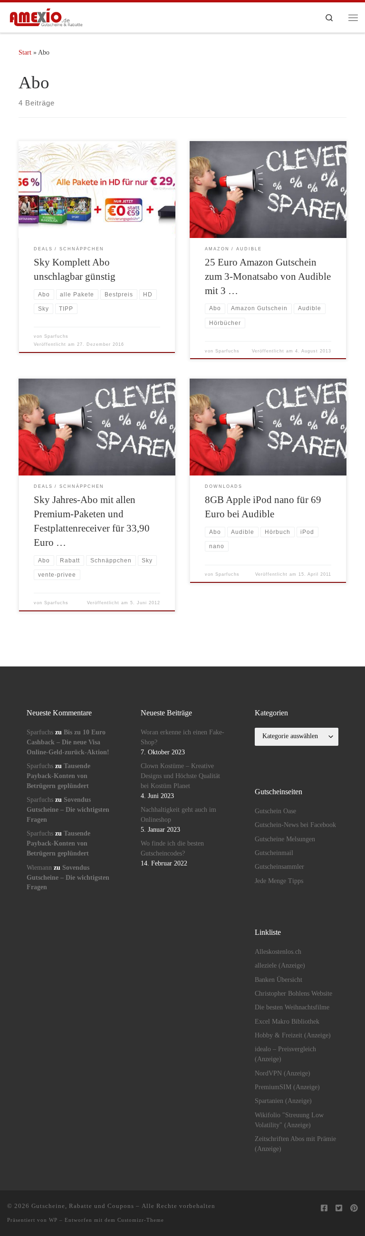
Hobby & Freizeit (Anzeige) (293, 1035)
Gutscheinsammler (279, 866)
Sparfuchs (56, 336)
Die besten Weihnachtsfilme (292, 1007)
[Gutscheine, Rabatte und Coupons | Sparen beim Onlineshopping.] (46, 16)
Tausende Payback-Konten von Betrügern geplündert (58, 775)
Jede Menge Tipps (279, 880)
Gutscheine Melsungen (285, 839)
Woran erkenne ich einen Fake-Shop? (182, 737)
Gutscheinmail (274, 852)
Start (25, 52)
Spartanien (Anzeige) (283, 1100)
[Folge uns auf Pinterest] (354, 1209)
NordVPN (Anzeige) (282, 1073)
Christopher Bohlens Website (293, 993)
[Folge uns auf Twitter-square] (339, 1209)
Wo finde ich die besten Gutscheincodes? (172, 848)
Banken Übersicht (278, 979)
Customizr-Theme (140, 1220)
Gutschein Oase (275, 811)
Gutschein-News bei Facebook (295, 824)
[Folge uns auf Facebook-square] (324, 1209)
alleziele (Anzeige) (280, 965)
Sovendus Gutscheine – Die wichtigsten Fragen (68, 809)
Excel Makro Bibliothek (287, 1021)
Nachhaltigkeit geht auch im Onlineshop (178, 814)
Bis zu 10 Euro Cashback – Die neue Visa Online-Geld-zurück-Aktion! (68, 742)
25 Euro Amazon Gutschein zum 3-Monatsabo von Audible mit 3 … (268, 276)
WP (53, 1220)
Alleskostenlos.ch (278, 951)
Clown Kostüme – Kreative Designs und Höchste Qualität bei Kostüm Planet (180, 775)
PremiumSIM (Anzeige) (287, 1087)
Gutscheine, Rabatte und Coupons (82, 1205)
